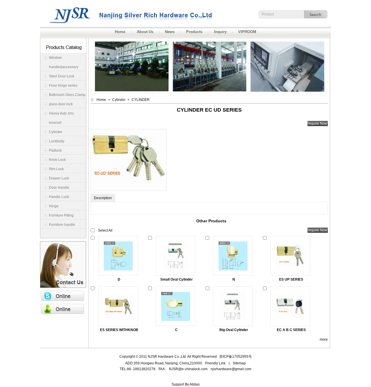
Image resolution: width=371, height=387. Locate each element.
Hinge (54, 206)
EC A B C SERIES (291, 330)
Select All (105, 230)
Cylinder (55, 132)
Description (103, 198)
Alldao (195, 384)
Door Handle (59, 188)
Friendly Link (215, 363)
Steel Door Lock (61, 76)
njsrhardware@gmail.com (231, 369)
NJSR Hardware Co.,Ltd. (59, 3)
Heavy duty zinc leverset (61, 118)
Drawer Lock (59, 178)
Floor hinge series (63, 85)
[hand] (316, 14)
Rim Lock (56, 169)
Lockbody (56, 141)
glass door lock (61, 104)
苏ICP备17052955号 (235, 357)
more (324, 339)
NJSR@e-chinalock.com (188, 369)
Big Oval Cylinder (233, 330)
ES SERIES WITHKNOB (119, 330)
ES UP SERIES (291, 279)
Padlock (55, 150)
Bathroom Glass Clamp (67, 95)
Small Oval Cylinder (176, 279)
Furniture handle (62, 225)
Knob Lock (57, 160)
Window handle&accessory (63, 62)
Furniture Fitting (61, 215)
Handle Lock (59, 197)
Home (101, 100)
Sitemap (239, 363)
